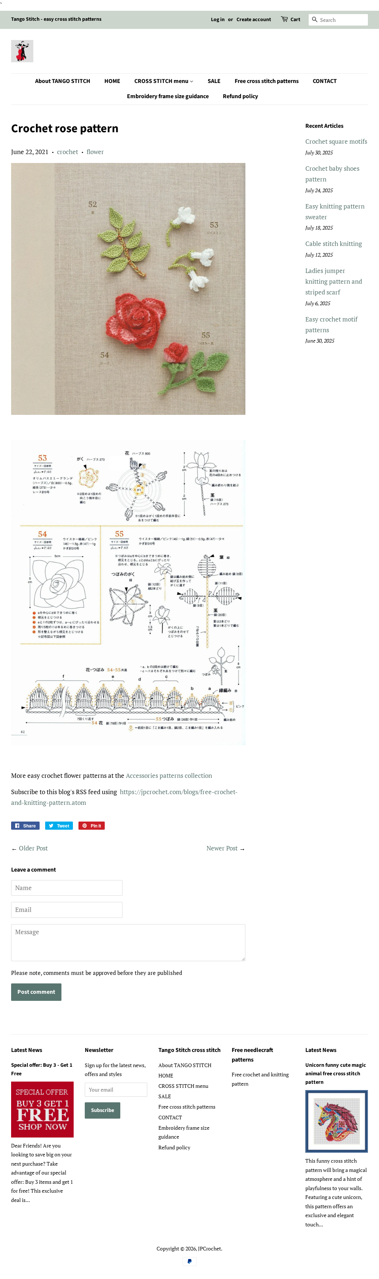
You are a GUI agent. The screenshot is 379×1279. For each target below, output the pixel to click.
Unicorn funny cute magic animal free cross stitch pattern (335, 1073)
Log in (218, 19)
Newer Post (222, 848)
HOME (112, 81)
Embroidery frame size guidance (168, 96)
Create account (254, 19)
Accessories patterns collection (169, 775)
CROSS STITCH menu (162, 81)
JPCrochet (209, 1248)
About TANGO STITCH (62, 81)
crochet (67, 151)
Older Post (33, 848)
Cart (295, 19)
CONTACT (325, 81)
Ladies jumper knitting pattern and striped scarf (333, 281)
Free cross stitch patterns (267, 81)
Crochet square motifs (336, 141)
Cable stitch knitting (333, 243)
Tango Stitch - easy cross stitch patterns (56, 19)
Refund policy (240, 96)
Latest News (26, 1050)
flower (95, 151)
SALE (214, 81)
